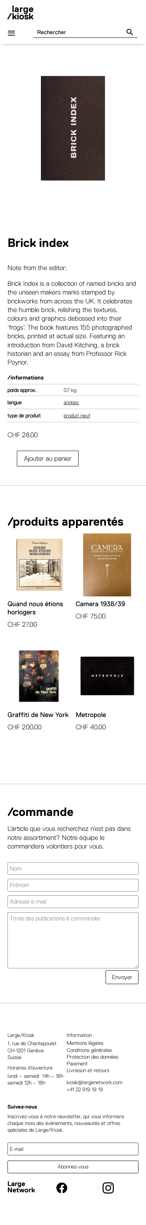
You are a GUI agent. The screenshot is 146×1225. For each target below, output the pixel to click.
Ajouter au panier (48, 458)
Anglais (71, 402)
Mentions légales (85, 1043)
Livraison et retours (88, 1070)
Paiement (77, 1064)
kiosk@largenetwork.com (94, 1082)
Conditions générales (89, 1050)
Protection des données (92, 1057)
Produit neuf (77, 415)
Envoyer (122, 977)
